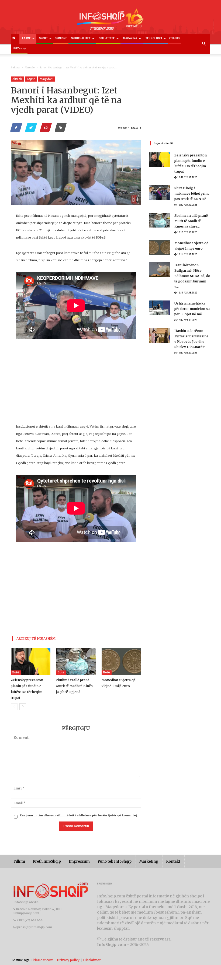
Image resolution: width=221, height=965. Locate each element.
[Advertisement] (76, 385)
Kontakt (173, 861)
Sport (43, 38)
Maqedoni (46, 79)
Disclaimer (92, 960)
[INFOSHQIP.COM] (110, 20)
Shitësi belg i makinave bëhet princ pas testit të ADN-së (191, 193)
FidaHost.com (41, 960)
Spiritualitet (81, 38)
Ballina (15, 67)
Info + (17, 48)
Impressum (79, 861)
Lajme (26, 38)
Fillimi (19, 861)
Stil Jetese (107, 38)
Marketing (148, 861)
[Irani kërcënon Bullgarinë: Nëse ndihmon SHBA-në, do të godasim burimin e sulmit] (159, 269)
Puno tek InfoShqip (115, 861)
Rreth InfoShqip (47, 861)
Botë (15, 672)
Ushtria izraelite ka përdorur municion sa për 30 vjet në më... (192, 308)
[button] (203, 43)
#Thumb (174, 38)
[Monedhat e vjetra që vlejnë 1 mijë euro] (121, 661)
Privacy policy (68, 960)
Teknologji (154, 38)
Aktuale (29, 67)
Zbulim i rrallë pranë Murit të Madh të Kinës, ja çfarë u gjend (75, 686)
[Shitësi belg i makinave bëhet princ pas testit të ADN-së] (159, 192)
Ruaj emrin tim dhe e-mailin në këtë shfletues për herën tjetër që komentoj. (79, 815)
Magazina (130, 38)
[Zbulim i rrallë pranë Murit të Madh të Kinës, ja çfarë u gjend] (76, 661)
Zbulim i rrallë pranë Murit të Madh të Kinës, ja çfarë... (191, 221)
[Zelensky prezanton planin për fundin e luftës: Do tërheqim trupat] (30, 661)
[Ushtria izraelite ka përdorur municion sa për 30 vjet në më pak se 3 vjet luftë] (159, 307)
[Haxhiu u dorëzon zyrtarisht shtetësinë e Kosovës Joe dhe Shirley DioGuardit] (159, 335)
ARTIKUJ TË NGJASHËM (36, 639)
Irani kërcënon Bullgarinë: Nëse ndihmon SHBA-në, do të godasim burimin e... (192, 276)
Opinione (61, 38)
